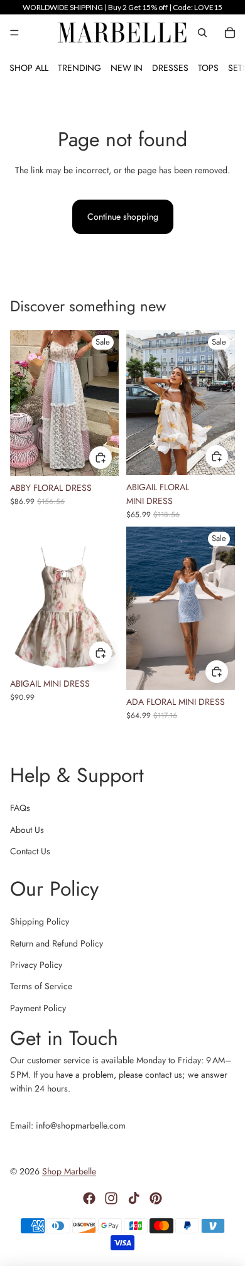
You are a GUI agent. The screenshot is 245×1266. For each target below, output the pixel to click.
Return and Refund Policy (56, 943)
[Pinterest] (155, 1198)
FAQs (20, 808)
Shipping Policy (39, 921)
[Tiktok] (133, 1198)
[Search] (202, 32)
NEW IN (127, 68)
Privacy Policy (36, 964)
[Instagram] (111, 1198)
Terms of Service (41, 986)
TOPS (208, 68)
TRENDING (79, 68)
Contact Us (30, 851)
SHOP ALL (28, 68)
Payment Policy (38, 1008)
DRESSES (170, 68)
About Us (27, 829)
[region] (122, 7)
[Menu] (14, 32)
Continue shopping (122, 216)
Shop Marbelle (69, 1171)
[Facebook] (89, 1198)
